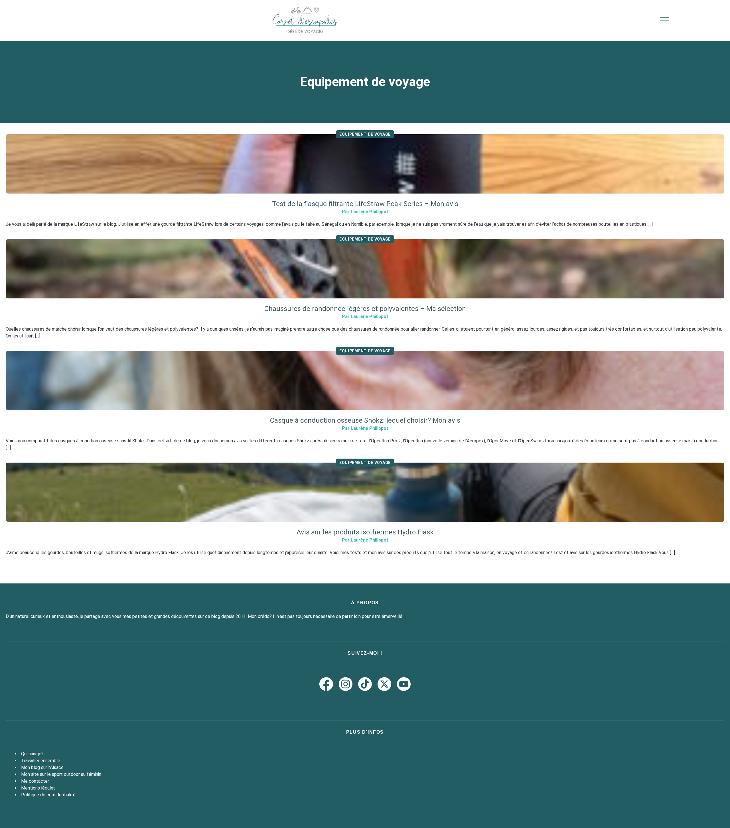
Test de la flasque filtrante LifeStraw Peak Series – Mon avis (365, 204)
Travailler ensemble (40, 760)
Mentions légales (38, 788)
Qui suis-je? (32, 753)
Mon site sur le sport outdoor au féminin (61, 774)
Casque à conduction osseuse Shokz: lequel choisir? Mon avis (365, 420)
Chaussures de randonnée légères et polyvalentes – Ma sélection (365, 309)
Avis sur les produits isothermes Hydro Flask (365, 532)
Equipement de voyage (365, 134)
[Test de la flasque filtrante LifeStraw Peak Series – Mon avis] (365, 164)
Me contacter (35, 781)
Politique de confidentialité (48, 795)
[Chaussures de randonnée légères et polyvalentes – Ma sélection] (365, 268)
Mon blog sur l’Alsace (42, 767)
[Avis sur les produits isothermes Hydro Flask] (365, 492)
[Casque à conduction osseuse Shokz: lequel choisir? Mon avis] (365, 380)
